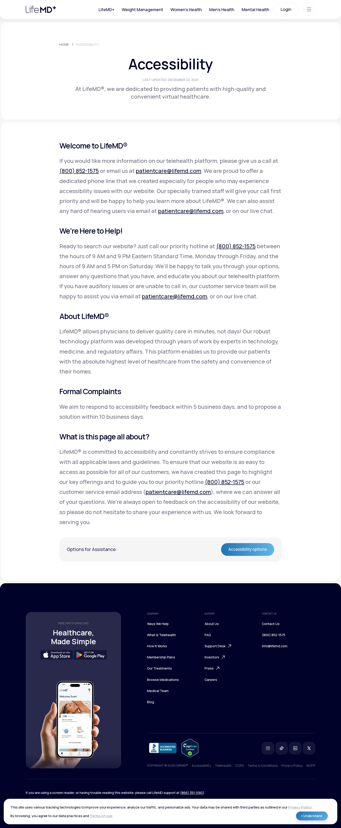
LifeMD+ (106, 9)
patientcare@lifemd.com (168, 170)
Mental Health (255, 9)
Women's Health (186, 9)
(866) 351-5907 (192, 792)
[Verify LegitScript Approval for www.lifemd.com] (189, 748)
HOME (64, 44)
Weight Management (142, 9)
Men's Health (221, 9)
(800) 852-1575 (79, 170)
